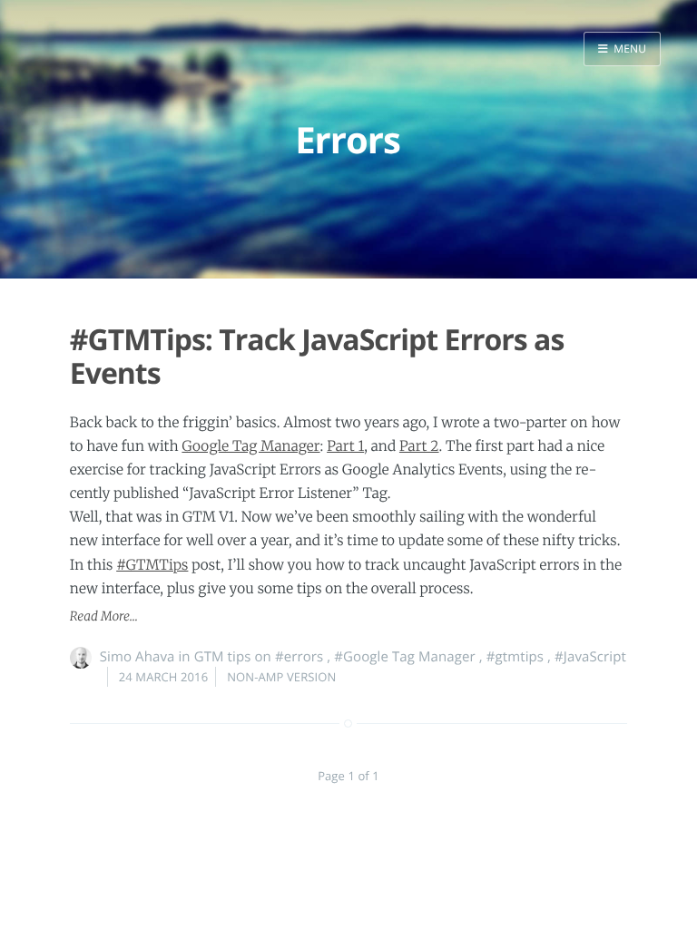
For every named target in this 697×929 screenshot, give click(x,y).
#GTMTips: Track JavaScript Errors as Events (317, 356)
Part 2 (419, 446)
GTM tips (222, 657)
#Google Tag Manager (405, 657)
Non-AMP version (281, 677)
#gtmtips (515, 657)
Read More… (104, 616)
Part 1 (345, 446)
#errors (299, 657)
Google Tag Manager (250, 446)
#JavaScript (590, 657)
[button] (622, 49)
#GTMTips (152, 565)
